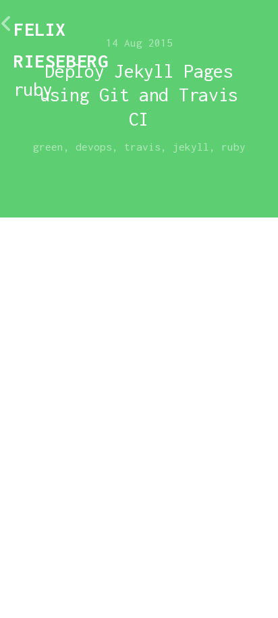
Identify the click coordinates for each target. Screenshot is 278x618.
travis (142, 146)
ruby (233, 146)
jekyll (191, 146)
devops (94, 146)
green (48, 146)
